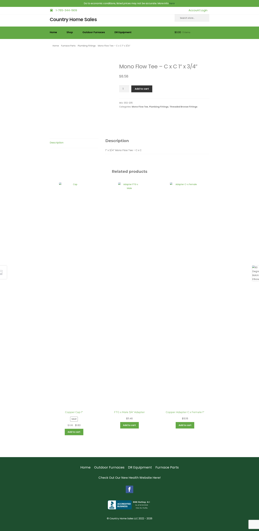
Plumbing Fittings (87, 45)
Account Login (198, 10)
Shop (70, 32)
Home (53, 32)
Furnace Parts (68, 45)
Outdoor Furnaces (93, 32)
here (172, 3)
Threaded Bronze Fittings (183, 106)
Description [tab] (56, 142)
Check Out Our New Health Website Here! (129, 478)
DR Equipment (123, 32)
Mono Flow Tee (140, 106)
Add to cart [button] (74, 431)
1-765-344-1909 (66, 10)
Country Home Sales (73, 19)
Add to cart (142, 89)
